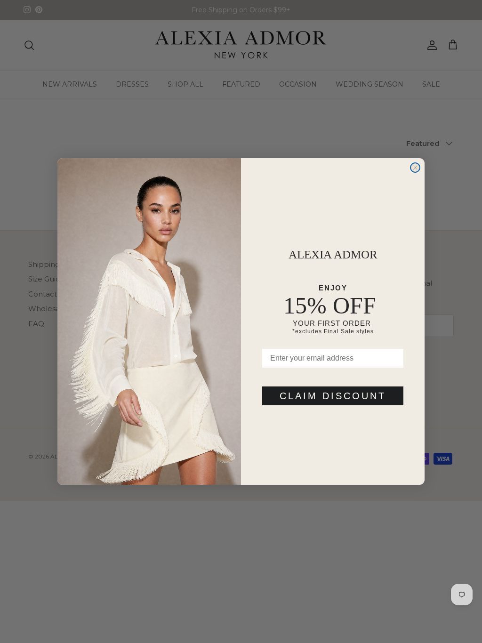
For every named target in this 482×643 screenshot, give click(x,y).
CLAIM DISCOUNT (333, 396)
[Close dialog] (415, 167)
